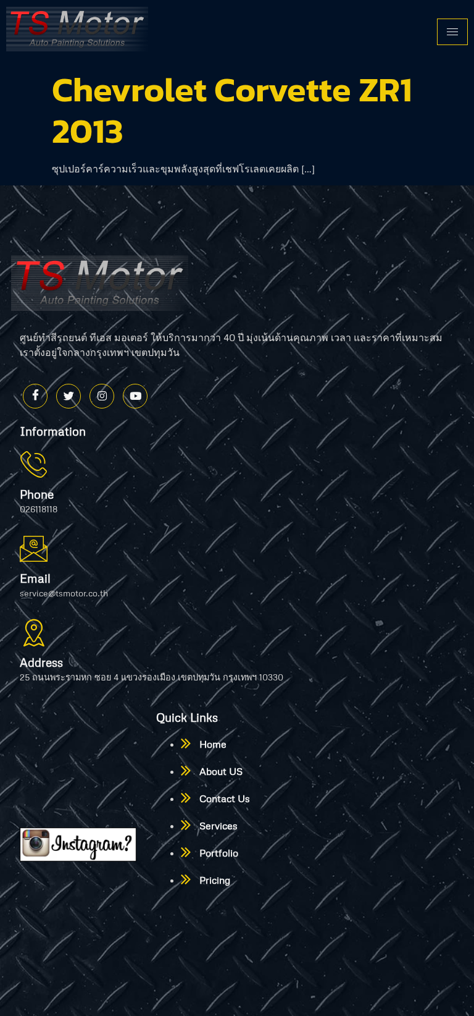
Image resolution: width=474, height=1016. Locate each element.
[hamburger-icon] (452, 32)
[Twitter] (68, 396)
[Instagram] (101, 396)
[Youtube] (135, 396)
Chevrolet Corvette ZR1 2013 (232, 109)
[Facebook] (35, 396)
